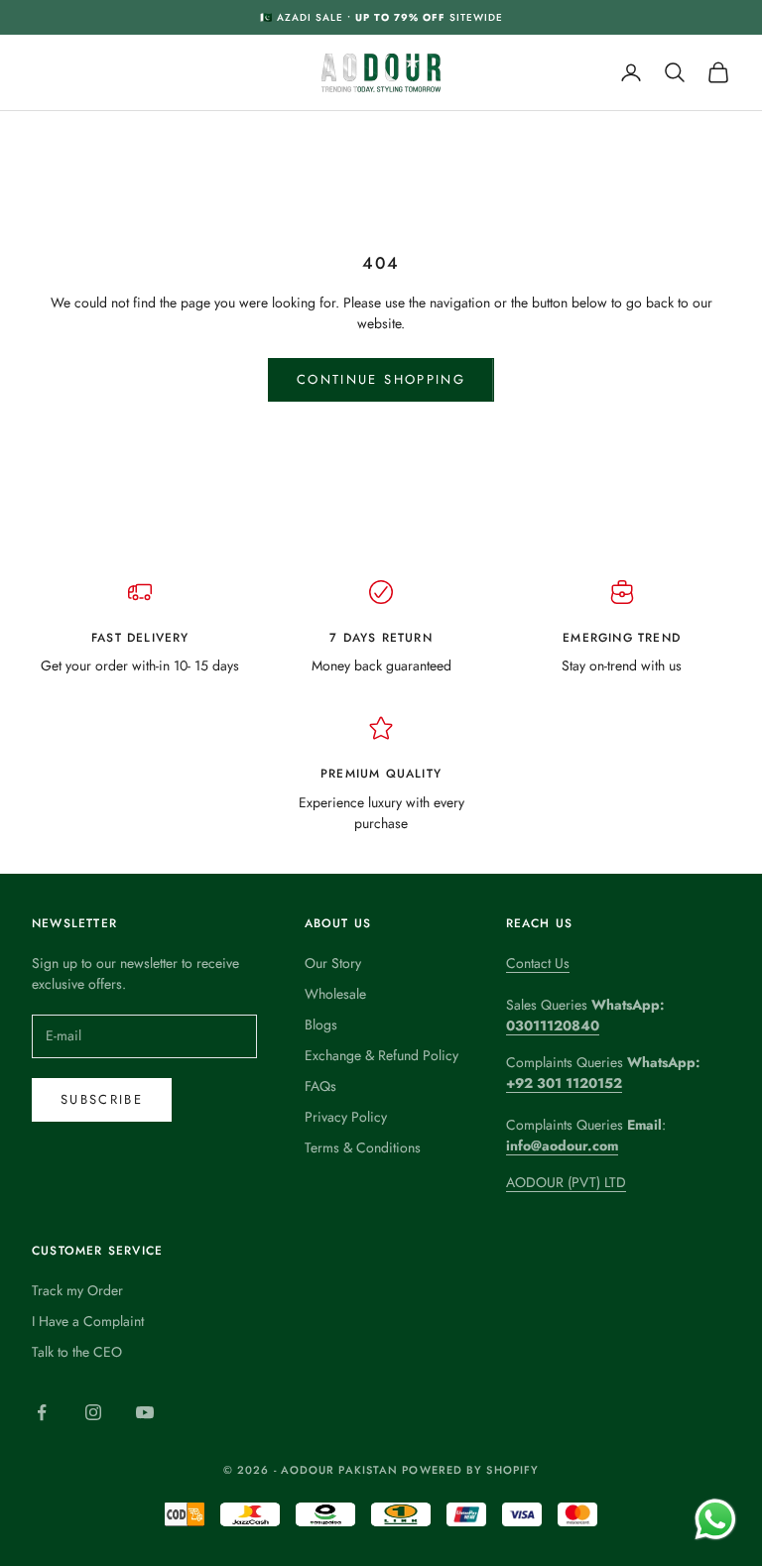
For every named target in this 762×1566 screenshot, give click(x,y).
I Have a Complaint (88, 1321)
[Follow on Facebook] (42, 1412)
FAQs (320, 1086)
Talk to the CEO (77, 1352)
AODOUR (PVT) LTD (566, 1182)
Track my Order (77, 1290)
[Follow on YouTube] (145, 1412)
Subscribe (102, 1099)
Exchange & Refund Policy (381, 1055)
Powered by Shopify (470, 1470)
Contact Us (538, 963)
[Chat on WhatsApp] (715, 1519)
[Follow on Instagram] (93, 1412)
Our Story (333, 963)
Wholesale (335, 994)
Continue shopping (381, 379)
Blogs (321, 1024)
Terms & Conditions (363, 1147)
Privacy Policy (346, 1117)
